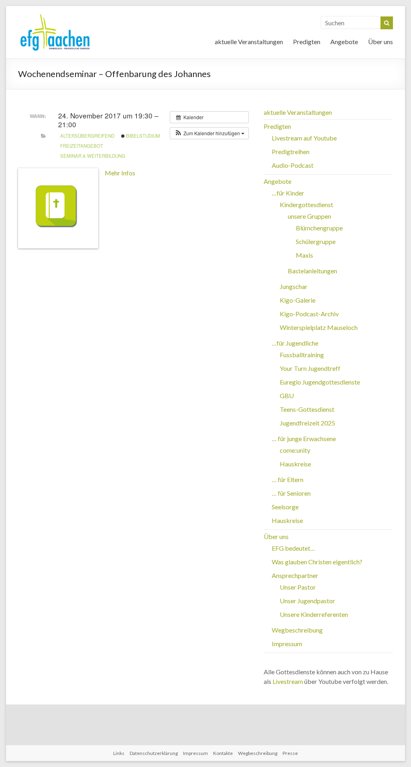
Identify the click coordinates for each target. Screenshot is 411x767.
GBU (287, 395)
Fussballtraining (302, 354)
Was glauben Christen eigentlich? (317, 562)
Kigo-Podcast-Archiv (309, 313)
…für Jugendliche (295, 343)
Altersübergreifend (87, 135)
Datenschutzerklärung (154, 753)
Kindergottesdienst (306, 204)
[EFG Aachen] (55, 16)
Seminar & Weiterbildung (92, 156)
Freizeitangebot (81, 145)
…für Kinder (288, 193)
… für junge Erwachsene (304, 438)
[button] (209, 133)
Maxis (304, 255)
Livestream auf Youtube (304, 138)
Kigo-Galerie (297, 300)
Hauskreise (295, 464)
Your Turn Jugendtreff (310, 368)
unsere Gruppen (309, 216)
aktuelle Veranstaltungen (249, 41)
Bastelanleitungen (312, 271)
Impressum (287, 643)
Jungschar (293, 286)
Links (118, 753)
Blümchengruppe (319, 228)
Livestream (288, 681)
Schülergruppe (316, 241)
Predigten (306, 41)
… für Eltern (287, 479)
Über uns (380, 41)
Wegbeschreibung (297, 630)
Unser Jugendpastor (307, 600)
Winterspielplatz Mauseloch (319, 327)
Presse (290, 753)
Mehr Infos (120, 173)
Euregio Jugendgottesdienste (320, 382)
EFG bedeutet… (293, 548)
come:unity (295, 450)
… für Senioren (291, 493)
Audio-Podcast (292, 165)
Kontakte (223, 753)
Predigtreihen (290, 151)
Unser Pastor (298, 587)
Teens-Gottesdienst (307, 409)
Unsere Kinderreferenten (314, 614)
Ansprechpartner (295, 575)
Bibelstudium (142, 135)
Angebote (344, 41)
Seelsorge (285, 507)
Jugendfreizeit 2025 (307, 423)
